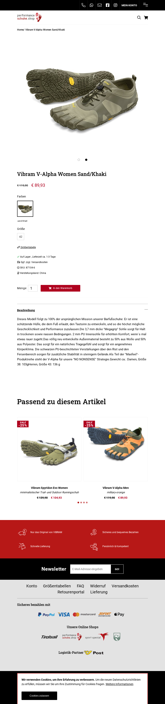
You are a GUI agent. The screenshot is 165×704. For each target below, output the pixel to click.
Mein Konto (129, 5)
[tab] (82, 310)
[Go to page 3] (84, 502)
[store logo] (29, 17)
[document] (82, 688)
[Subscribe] (117, 569)
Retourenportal (71, 592)
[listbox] (82, 236)
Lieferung (98, 592)
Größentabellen (57, 586)
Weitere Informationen (119, 684)
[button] (78, 160)
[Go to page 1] (78, 502)
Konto (31, 586)
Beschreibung (26, 310)
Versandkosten (125, 586)
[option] (25, 211)
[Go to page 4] (87, 502)
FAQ (80, 586)
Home (20, 29)
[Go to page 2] (81, 502)
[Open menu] (145, 4)
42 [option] (20, 236)
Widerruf (98, 586)
